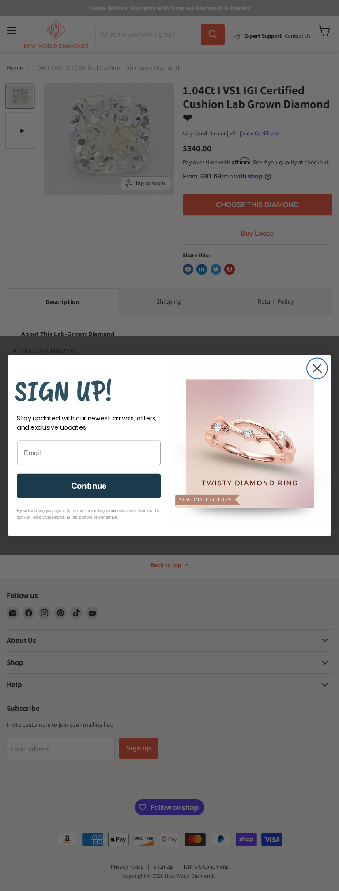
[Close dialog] (317, 368)
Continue (89, 485)
